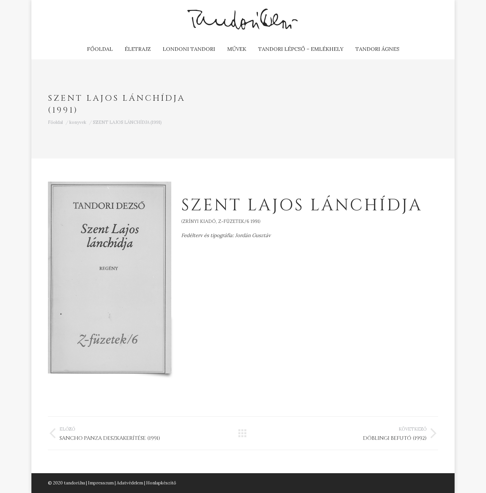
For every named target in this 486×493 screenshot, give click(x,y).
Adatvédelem (130, 483)
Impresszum (101, 483)
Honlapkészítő (161, 483)
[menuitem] (100, 48)
